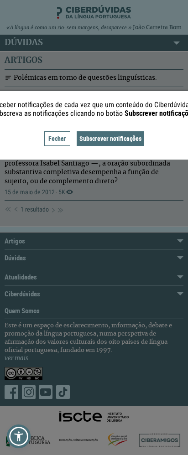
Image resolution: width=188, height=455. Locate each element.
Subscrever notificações (110, 138)
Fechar (57, 138)
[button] (18, 436)
